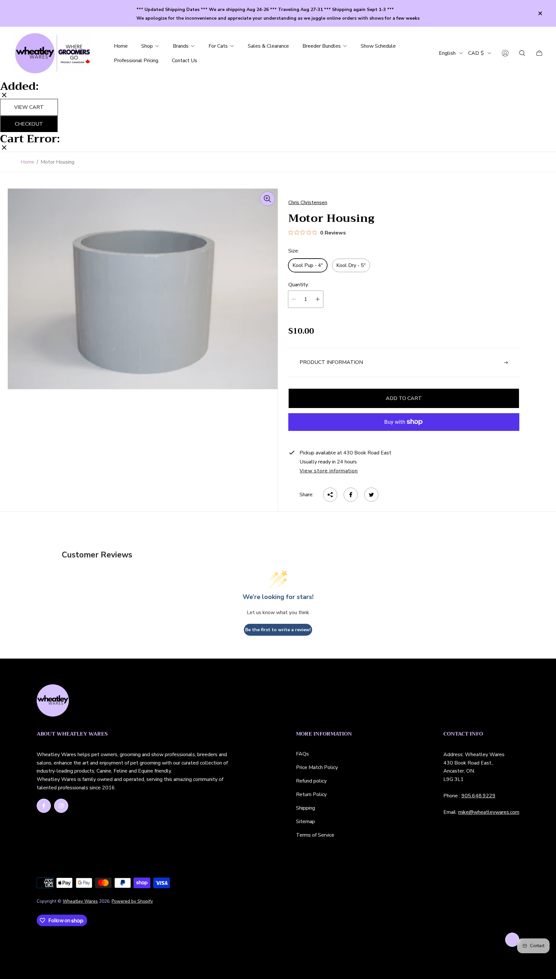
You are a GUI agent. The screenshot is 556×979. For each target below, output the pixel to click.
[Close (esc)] (4, 95)
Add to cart (404, 398)
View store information (329, 471)
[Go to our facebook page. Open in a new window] (44, 806)
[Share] (330, 495)
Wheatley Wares (80, 901)
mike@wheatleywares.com (488, 812)
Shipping (305, 808)
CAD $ (476, 53)
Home (27, 162)
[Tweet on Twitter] (371, 495)
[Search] (522, 53)
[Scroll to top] (512, 940)
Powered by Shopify (132, 901)
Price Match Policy (317, 767)
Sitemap (305, 821)
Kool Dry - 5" (351, 265)
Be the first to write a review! (278, 630)
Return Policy (311, 794)
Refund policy (311, 780)
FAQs (302, 753)
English (447, 53)
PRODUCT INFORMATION (331, 362)
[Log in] (505, 53)
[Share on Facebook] (351, 495)
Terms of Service (315, 835)
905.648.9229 (478, 795)
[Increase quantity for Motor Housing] (317, 299)
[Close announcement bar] (540, 13)
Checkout (29, 124)
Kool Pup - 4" (307, 265)
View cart (29, 107)
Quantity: (298, 285)
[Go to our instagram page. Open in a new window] (61, 806)
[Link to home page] (53, 701)
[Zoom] (267, 199)
